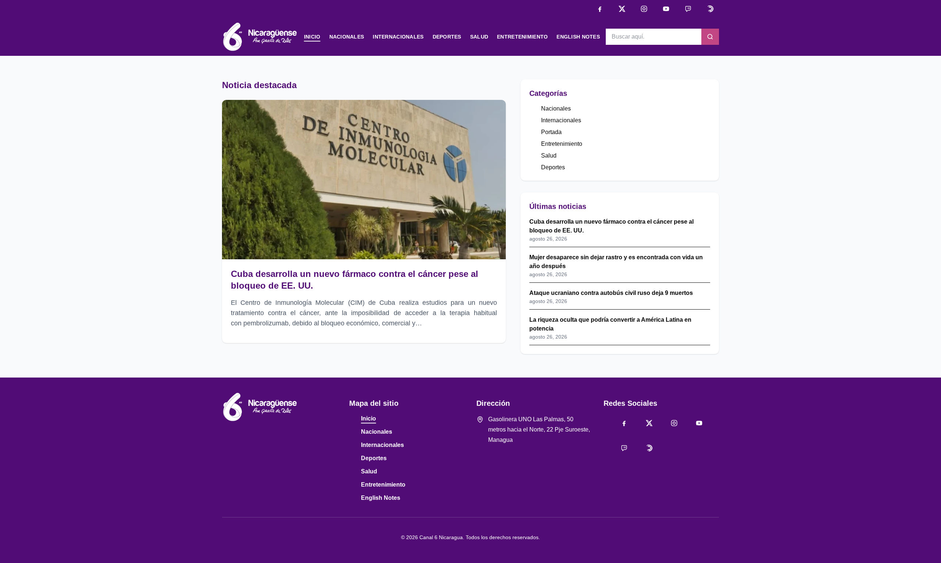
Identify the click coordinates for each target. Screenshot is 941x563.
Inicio (312, 37)
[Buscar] (710, 37)
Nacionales (346, 37)
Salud (479, 37)
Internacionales (398, 37)
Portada (551, 132)
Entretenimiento (522, 37)
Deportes (447, 37)
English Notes (578, 37)
